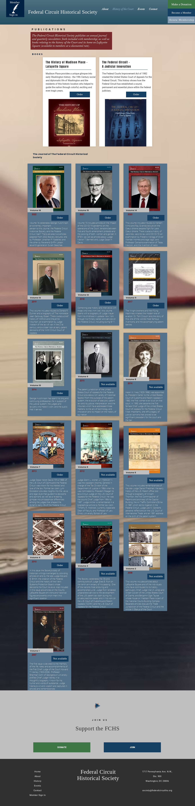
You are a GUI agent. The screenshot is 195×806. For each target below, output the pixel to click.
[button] (60, 659)
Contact (38, 790)
